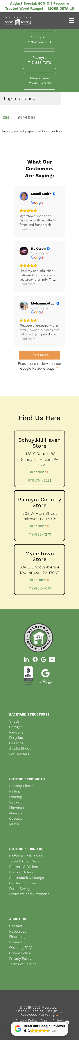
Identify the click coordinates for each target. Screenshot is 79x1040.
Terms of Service (22, 964)
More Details (61, 8)
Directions (37, 472)
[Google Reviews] (43, 659)
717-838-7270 (39, 534)
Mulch (14, 824)
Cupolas (15, 818)
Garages (15, 727)
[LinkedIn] (27, 659)
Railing (14, 791)
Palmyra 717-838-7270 (39, 60)
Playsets (16, 813)
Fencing (15, 797)
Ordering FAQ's (21, 948)
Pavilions (16, 732)
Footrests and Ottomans (29, 894)
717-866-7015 (39, 588)
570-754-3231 (39, 480)
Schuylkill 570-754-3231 (39, 39)
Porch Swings (20, 889)
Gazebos (16, 743)
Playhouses (18, 808)
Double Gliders (21, 872)
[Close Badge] (67, 1022)
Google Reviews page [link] (37, 368)
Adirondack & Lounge (26, 878)
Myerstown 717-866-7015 (39, 80)
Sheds (14, 721)
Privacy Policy (20, 958)
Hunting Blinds (21, 786)
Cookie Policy (20, 953)
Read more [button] (27, 229)
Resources (17, 931)
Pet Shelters (19, 754)
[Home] (18, 21)
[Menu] (70, 21)
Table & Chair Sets (24, 861)
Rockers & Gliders (23, 867)
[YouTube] (52, 659)
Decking (15, 802)
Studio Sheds (20, 748)
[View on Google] (24, 196)
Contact (15, 926)
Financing (17, 937)
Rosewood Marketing (37, 1015)
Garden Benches (23, 883)
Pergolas (16, 737)
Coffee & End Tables (25, 856)
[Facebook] (35, 659)
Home (5, 117)
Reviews (16, 942)
